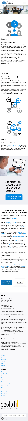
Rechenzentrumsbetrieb (18, 236)
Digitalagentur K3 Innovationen (16, 244)
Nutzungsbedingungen (6, 385)
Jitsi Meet (7, 313)
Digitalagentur (10, 217)
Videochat (19, 233)
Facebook (3, 355)
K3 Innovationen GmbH (11, 419)
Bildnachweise (4, 391)
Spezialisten (4, 83)
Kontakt (3, 381)
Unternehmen (13, 254)
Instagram (3, 359)
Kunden (23, 226)
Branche (10, 247)
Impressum (3, 389)
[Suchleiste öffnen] (22, 3)
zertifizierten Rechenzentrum (13, 145)
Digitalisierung (14, 218)
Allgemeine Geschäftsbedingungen (9, 383)
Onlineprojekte (17, 264)
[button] (2, 418)
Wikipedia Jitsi (4, 393)
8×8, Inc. (8, 321)
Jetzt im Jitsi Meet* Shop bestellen (14, 197)
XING (2, 363)
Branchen (17, 240)
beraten (17, 217)
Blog (2, 377)
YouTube (3, 365)
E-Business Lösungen (11, 222)
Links (2, 379)
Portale (3, 233)
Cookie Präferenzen (5, 395)
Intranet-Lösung (5, 266)
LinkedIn (3, 361)
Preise (2, 372)
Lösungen (20, 232)
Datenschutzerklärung (6, 387)
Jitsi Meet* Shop (5, 374)
